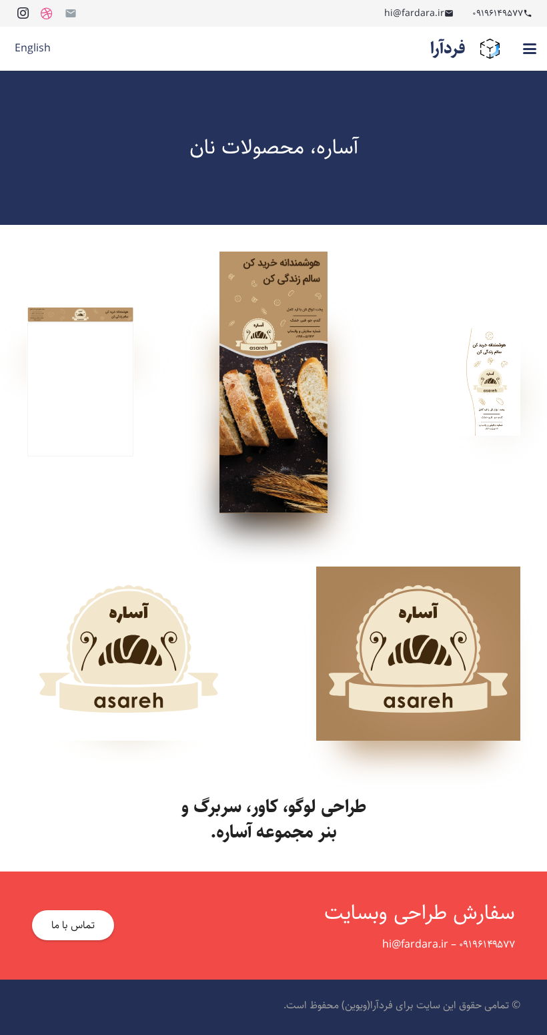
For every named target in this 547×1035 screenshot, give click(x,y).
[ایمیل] (71, 13)
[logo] (490, 49)
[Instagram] (23, 13)
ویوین (356, 1005)
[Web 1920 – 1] (129, 654)
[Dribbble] (47, 13)
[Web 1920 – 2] (418, 654)
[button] (529, 48)
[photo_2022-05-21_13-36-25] (273, 382)
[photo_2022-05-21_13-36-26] (466, 382)
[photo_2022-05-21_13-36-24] (80, 382)
